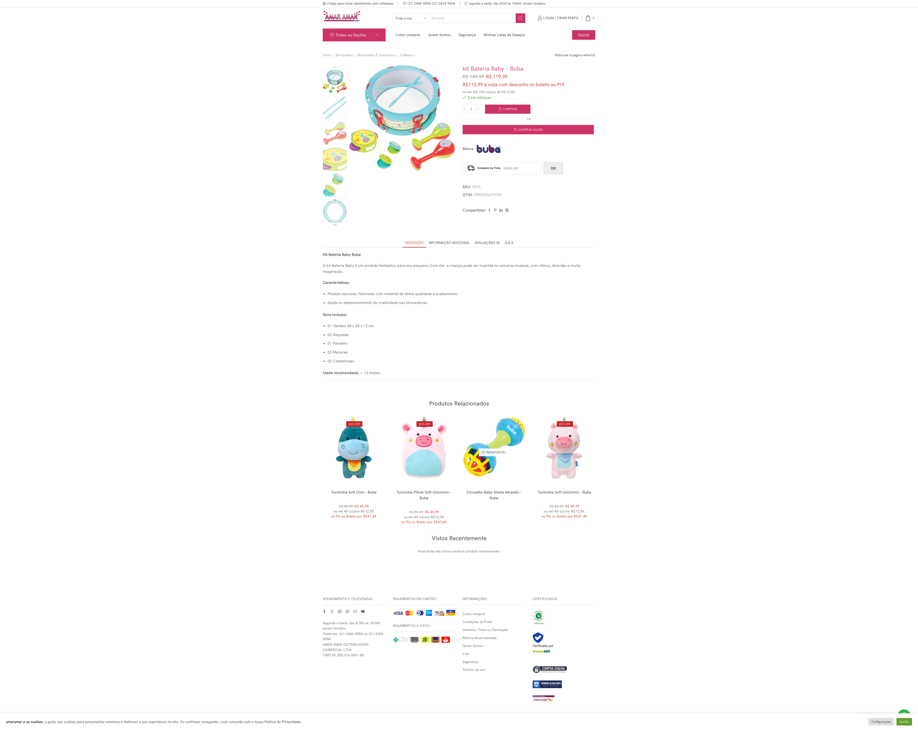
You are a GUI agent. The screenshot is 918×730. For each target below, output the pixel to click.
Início (327, 55)
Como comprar (407, 35)
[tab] (414, 242)
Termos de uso (474, 670)
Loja (466, 653)
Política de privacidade (480, 638)
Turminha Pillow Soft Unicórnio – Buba (424, 495)
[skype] (506, 210)
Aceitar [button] (904, 722)
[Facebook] (489, 210)
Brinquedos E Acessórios (376, 55)
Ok (553, 168)
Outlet (584, 34)
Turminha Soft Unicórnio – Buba (564, 492)
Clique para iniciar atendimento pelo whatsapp (360, 3)
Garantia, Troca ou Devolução (485, 630)
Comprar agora (530, 129)
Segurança (467, 35)
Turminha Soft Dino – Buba (354, 492)
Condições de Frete (477, 622)
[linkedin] (501, 210)
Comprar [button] (354, 470)
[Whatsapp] (347, 611)
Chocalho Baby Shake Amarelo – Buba (494, 495)
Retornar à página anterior (575, 55)
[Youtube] (363, 611)
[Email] (355, 611)
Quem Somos (439, 35)
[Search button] (520, 18)
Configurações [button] (881, 722)
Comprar (510, 109)
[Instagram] (339, 611)
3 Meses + (407, 55)
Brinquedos (344, 55)
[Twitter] (332, 611)
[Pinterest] (495, 210)
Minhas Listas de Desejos (504, 35)
